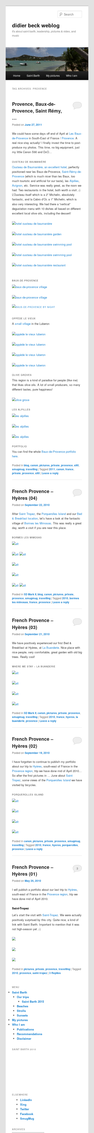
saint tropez (40, 973)
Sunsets (22, 1015)
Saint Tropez (27, 514)
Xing (23, 1104)
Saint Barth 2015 (33, 1001)
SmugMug (27, 1118)
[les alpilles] (20, 416)
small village (23, 324)
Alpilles (74, 181)
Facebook (26, 1114)
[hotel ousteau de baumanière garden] (36, 234)
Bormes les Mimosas (37, 523)
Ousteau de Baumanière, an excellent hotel (39, 167)
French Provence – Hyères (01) (32, 870)
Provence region (22, 771)
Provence (68, 138)
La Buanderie (50, 647)
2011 (52, 469)
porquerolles (70, 845)
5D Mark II (30, 594)
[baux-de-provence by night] (33, 307)
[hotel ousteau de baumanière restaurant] (39, 265)
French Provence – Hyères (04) (32, 494)
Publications (25, 1029)
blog (26, 465)
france (69, 469)
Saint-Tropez (50, 915)
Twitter (24, 1109)
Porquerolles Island (54, 514)
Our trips (23, 997)
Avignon (17, 185)
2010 (65, 598)
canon (34, 465)
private (55, 465)
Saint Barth (33, 75)
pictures (44, 465)
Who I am (71, 75)
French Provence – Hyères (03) (32, 623)
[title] (15, 544)
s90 (76, 465)
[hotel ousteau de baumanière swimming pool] (42, 244)
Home (16, 75)
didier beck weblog (36, 25)
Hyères (37, 766)
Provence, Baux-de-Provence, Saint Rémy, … (37, 111)
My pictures (53, 75)
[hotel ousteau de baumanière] (32, 223)
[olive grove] (20, 400)
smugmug (18, 469)
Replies (55, 973)
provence (67, 465)
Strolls (21, 1011)
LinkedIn (26, 1100)
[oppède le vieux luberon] (28, 334)
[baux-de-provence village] (29, 287)
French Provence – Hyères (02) (32, 742)
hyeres (70, 717)
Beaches (22, 1006)
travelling (31, 469)
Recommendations (29, 1034)
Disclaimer (24, 1038)
